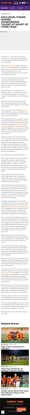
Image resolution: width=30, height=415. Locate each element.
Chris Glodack (17, 128)
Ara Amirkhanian (14, 112)
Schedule (20, 3)
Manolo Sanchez (14, 206)
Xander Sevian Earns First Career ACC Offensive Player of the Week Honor (15, 393)
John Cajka (4, 126)
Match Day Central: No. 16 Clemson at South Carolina (12, 370)
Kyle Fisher (25, 110)
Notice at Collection (21, 407)
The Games (20, 8)
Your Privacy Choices (9, 407)
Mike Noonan (12, 65)
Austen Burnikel (19, 124)
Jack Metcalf (24, 206)
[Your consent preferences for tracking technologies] (2, 412)
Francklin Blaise (8, 272)
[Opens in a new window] (24, 3)
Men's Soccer (4, 344)
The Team (12, 8)
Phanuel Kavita (15, 258)
